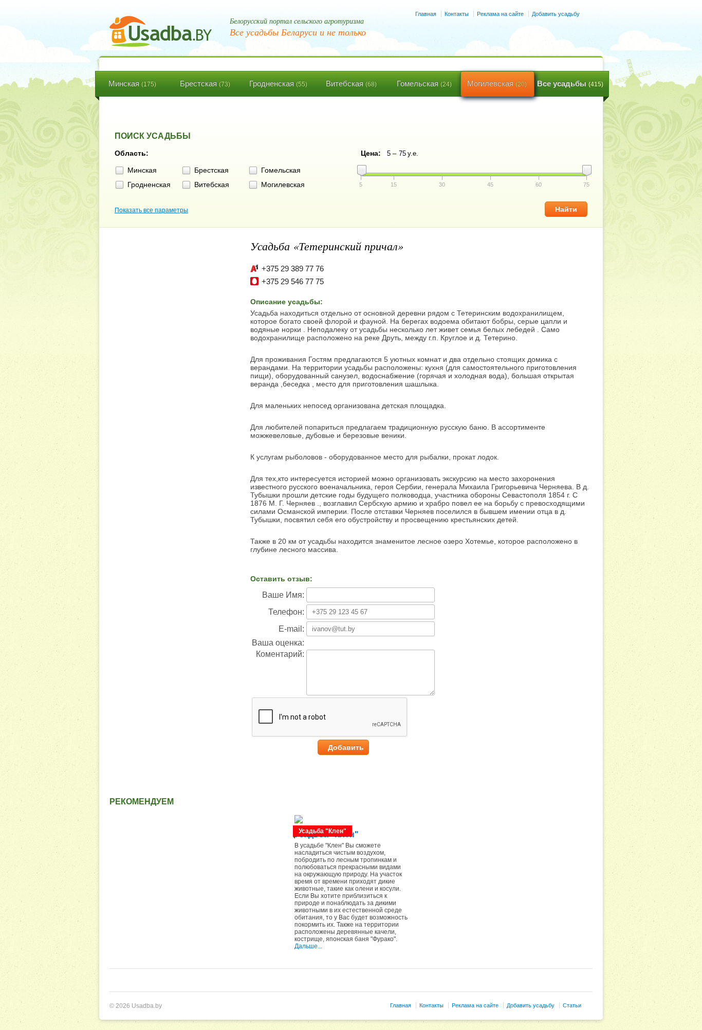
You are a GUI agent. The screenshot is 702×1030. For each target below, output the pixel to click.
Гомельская (424, 83)
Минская (132, 83)
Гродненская (278, 83)
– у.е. (405, 153)
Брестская (205, 83)
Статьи (572, 1005)
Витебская (351, 83)
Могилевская (497, 83)
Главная (425, 14)
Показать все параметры (151, 210)
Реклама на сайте (500, 14)
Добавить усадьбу (556, 14)
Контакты (457, 14)
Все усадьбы (570, 83)
